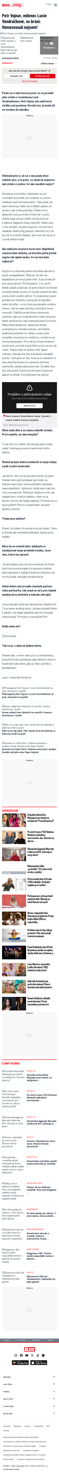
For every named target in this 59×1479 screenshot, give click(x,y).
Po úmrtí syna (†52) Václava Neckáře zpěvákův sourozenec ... (42, 1097)
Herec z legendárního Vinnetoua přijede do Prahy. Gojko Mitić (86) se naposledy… (40, 917)
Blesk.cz (31, 1071)
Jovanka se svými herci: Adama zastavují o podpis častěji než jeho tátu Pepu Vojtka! (29, 751)
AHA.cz (30, 1137)
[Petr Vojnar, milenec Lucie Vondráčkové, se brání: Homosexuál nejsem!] (23, 33)
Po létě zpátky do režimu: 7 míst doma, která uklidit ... (41, 1214)
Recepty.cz (32, 1157)
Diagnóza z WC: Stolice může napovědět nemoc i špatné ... (40, 1256)
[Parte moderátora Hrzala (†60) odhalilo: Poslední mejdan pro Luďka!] (14, 884)
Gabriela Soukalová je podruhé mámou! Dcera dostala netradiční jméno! (39, 984)
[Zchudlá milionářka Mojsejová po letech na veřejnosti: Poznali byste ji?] (14, 820)
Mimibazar (32, 1209)
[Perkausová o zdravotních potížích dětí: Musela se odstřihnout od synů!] (14, 901)
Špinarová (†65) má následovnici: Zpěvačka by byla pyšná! (41, 1279)
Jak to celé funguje (29, 81)
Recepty (50, 1340)
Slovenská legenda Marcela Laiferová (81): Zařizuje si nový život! (40, 852)
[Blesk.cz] (29, 1349)
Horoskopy (36, 1340)
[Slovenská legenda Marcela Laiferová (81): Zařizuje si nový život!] (14, 854)
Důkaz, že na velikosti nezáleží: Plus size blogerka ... (41, 1190)
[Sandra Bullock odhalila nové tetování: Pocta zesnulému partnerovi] (14, 1003)
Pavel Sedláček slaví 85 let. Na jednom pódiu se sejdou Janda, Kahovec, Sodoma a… (41, 950)
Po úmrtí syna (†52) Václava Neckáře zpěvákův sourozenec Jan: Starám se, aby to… (40, 836)
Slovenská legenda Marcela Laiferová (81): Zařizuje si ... (41, 1122)
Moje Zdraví (33, 1249)
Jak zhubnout (21, 1340)
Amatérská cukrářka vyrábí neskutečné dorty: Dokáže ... (42, 1164)
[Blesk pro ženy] (12, 6)
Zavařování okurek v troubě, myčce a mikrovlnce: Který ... (38, 1236)
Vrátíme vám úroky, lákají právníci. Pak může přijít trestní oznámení (39, 933)
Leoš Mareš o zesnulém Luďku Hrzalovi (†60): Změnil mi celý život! (38, 967)
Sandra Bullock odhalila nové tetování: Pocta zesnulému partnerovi (38, 1001)
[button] (20, 1363)
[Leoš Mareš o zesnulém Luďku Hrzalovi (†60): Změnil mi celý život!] (14, 969)
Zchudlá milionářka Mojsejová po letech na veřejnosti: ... (39, 1077)
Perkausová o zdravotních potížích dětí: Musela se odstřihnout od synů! (40, 899)
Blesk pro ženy (34, 1183)
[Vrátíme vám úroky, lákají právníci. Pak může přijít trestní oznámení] (14, 935)
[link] (15, 1356)
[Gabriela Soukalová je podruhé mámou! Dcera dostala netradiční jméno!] (14, 986)
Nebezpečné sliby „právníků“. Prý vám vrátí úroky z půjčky (39, 869)
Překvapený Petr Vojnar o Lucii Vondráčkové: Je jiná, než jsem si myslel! (28, 696)
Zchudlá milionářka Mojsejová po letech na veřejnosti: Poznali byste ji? (40, 817)
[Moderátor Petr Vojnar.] (29, 40)
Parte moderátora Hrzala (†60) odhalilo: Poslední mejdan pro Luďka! (39, 882)
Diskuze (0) (7, 63)
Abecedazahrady (35, 1229)
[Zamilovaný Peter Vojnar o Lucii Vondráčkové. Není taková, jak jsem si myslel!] (10, 53)
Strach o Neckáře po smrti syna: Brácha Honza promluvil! (41, 1144)
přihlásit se (49, 4)
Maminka (7, 1340)
